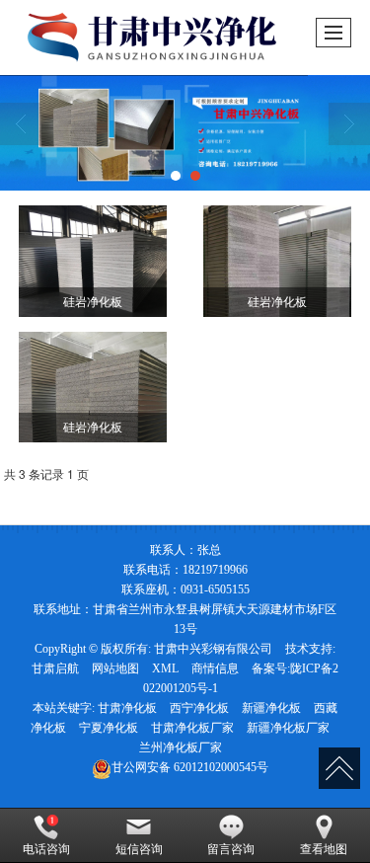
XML (165, 668)
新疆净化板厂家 (288, 728)
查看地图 (323, 849)
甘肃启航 (55, 668)
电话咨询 (46, 849)
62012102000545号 (189, 767)
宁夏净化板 (108, 728)
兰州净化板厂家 (180, 747)
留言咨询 (231, 849)
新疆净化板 (271, 708)
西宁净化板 (199, 708)
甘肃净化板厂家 (192, 728)
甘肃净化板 (127, 708)
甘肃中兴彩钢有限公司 (213, 649)
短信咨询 (139, 849)
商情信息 (215, 668)
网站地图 (115, 668)
